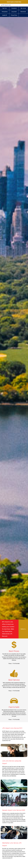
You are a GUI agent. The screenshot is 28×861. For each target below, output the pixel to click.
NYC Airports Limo (6, 5)
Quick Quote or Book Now (14, 2)
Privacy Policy (14, 15)
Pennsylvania (4, 11)
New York (5, 8)
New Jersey (23, 8)
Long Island (14, 11)
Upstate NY (4, 15)
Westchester (23, 11)
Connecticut (14, 8)
